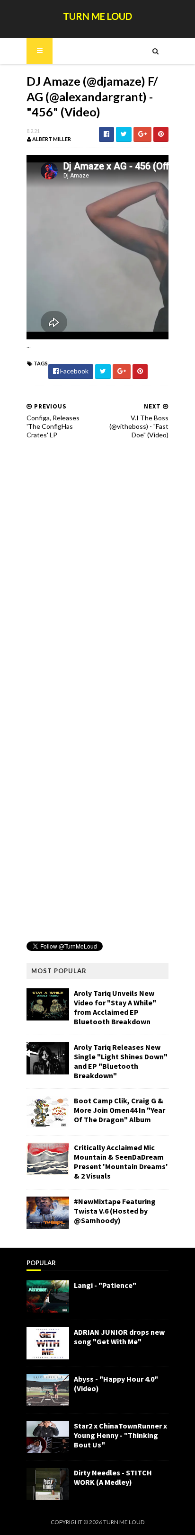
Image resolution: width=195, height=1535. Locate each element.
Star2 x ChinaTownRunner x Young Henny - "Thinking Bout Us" (120, 1435)
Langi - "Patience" (105, 1285)
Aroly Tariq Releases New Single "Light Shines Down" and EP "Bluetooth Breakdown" (121, 1061)
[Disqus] (97, 567)
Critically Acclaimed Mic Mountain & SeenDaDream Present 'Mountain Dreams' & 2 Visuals (121, 1161)
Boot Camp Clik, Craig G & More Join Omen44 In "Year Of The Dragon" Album (119, 1110)
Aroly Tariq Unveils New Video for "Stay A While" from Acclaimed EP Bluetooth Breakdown (115, 1007)
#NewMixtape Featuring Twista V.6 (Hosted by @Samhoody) (115, 1211)
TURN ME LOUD (97, 16)
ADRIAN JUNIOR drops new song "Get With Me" (119, 1336)
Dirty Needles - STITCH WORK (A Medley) (113, 1477)
